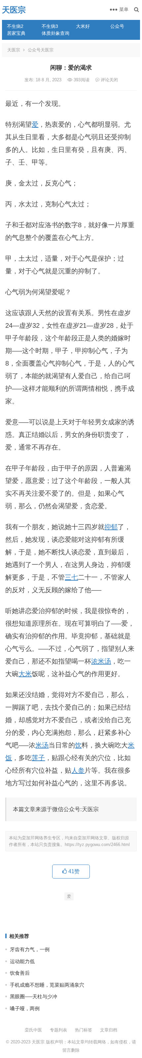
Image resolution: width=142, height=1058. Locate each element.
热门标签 (83, 1029)
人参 (78, 770)
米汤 (42, 745)
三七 (71, 577)
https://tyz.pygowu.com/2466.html (97, 844)
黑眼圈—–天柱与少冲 (33, 996)
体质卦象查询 (55, 33)
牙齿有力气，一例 (30, 949)
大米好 (83, 26)
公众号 (117, 26)
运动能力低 (22, 961)
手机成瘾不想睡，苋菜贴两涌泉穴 (47, 985)
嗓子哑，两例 (25, 1008)
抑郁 (111, 526)
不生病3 (50, 26)
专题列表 (58, 1029)
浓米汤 (101, 661)
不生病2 (15, 26)
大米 (25, 673)
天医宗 (14, 9)
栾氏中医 (33, 1029)
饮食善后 (20, 973)
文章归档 (108, 1029)
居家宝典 (16, 33)
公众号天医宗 (40, 49)
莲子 (38, 757)
